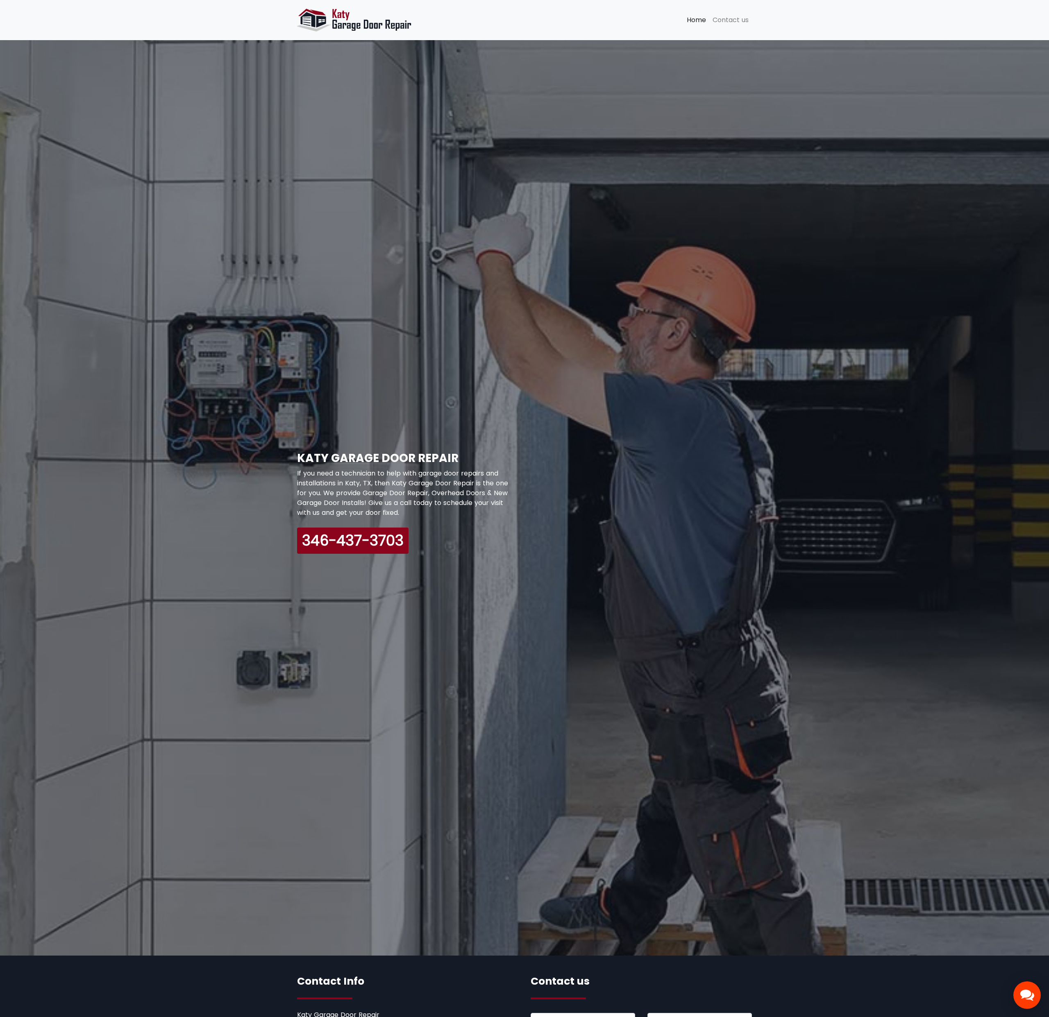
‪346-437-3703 (353, 540)
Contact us (731, 20)
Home (698, 20)
